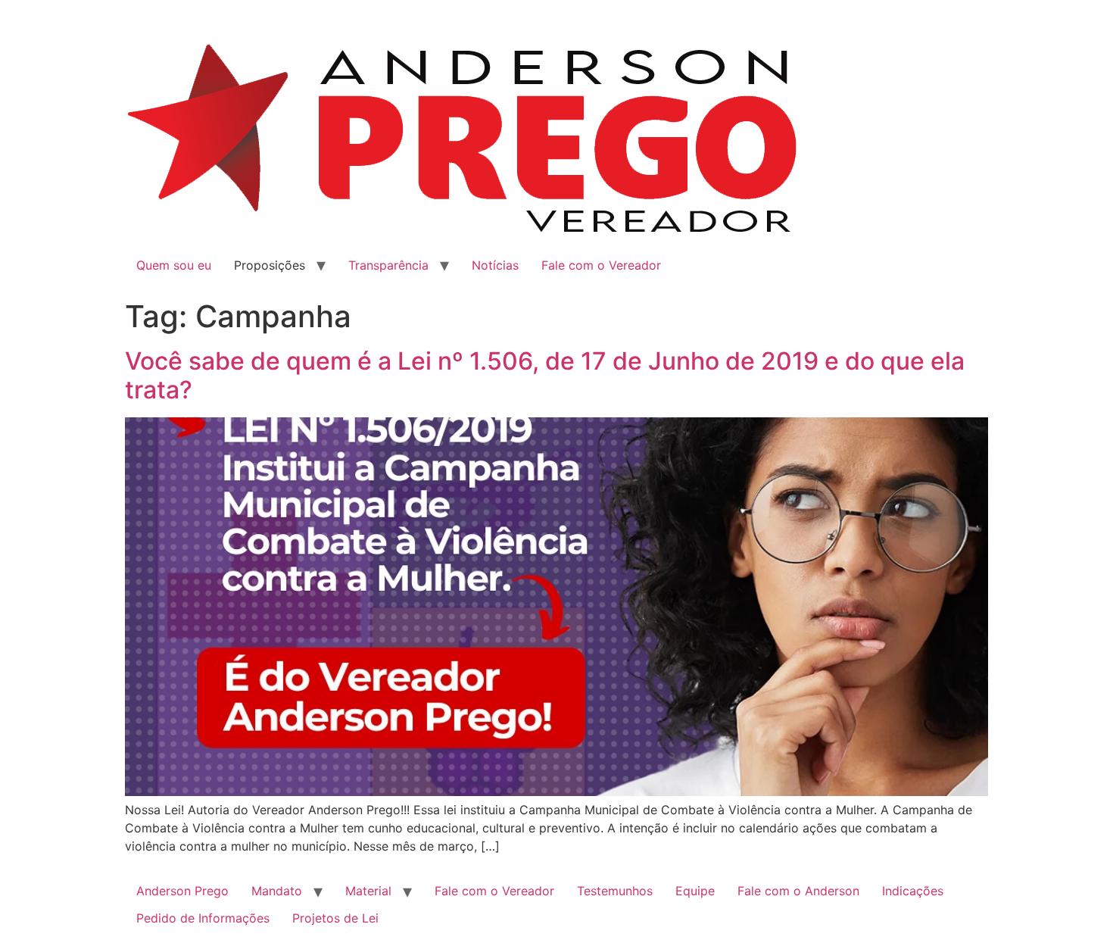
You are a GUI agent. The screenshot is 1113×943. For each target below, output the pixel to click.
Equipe (695, 890)
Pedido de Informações (203, 918)
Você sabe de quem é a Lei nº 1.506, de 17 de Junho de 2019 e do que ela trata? (545, 375)
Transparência (388, 265)
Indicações (912, 890)
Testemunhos (615, 890)
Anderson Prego (182, 890)
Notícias (495, 265)
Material (368, 890)
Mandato (276, 890)
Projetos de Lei (335, 918)
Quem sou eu (173, 265)
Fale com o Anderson (798, 890)
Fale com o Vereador (601, 265)
